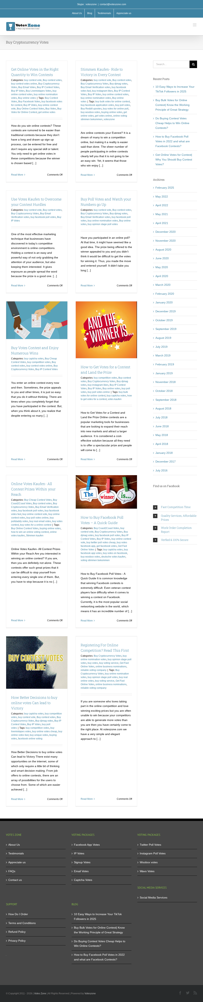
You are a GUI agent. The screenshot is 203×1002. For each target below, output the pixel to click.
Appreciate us (17, 862)
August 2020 (163, 249)
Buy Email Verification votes (95, 87)
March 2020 (162, 284)
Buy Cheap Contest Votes (38, 500)
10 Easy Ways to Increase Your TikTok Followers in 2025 (98, 916)
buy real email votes (40, 521)
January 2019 (164, 373)
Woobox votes (149, 862)
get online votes (46, 112)
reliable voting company (93, 670)
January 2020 (164, 302)
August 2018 (163, 408)
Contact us (15, 879)
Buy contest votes (52, 80)
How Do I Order (18, 914)
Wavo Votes (147, 871)
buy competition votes (39, 362)
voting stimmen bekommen (95, 560)
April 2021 (161, 223)
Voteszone (90, 993)
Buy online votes (27, 98)
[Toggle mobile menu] (195, 25)
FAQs (11, 871)
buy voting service (109, 663)
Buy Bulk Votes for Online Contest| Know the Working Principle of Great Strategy (172, 105)
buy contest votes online (24, 83)
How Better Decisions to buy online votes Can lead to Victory (34, 702)
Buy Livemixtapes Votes (38, 90)
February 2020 (164, 293)
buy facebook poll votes (43, 217)
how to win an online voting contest (30, 532)
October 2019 (164, 320)
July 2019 (161, 346)
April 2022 (161, 205)
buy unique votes (39, 735)
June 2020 (162, 258)
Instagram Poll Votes (153, 853)
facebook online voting (30, 738)
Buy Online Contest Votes (30, 108)
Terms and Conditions (22, 923)
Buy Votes (50, 108)
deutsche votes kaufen (113, 556)
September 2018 (165, 399)
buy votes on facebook (115, 553)
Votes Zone (40, 993)
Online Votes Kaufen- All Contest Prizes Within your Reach (33, 489)
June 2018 (162, 426)
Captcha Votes (83, 879)
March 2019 (162, 355)
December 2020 (165, 231)
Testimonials (16, 853)
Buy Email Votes (27, 87)
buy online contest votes (115, 94)
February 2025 (164, 187)
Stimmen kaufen (34, 535)
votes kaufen (115, 399)
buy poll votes (122, 105)
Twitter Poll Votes (150, 844)
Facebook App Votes (87, 844)
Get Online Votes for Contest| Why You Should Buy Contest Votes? (173, 159)
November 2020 (165, 240)
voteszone (109, 119)
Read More (17, 174)
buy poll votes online (99, 392)
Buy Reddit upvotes (91, 108)
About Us (14, 844)
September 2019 (165, 329)
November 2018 (165, 382)
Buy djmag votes (118, 83)
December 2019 (165, 311)
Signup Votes (82, 862)
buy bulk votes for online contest (112, 101)
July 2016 (161, 470)
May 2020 (161, 267)
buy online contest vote (34, 514)
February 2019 (164, 364)
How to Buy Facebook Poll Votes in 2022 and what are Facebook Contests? (172, 141)
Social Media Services (153, 897)
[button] (175, 507)
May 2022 (161, 196)
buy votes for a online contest (35, 524)
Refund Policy (17, 931)
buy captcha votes (34, 358)
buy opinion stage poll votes (103, 224)
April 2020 (161, 276)
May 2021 (161, 214)
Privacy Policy (17, 940)
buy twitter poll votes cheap (101, 542)
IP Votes (79, 853)
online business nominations (111, 666)
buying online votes (111, 112)
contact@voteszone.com (113, 4)
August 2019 (163, 337)
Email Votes (81, 871)
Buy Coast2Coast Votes (106, 528)
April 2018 (161, 443)
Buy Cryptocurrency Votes (94, 83)
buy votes (93, 663)
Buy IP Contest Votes (48, 87)
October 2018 (164, 390)
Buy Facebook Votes (29, 101)
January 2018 (164, 452)
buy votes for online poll (115, 108)
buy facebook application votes (97, 105)
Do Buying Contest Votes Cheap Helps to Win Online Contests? (172, 123)
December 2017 (165, 461)
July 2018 (161, 417)
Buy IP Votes (18, 90)
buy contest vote (33, 80)
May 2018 (161, 435)
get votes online (103, 115)
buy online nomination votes (96, 98)
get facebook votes (107, 546)
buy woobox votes (90, 112)
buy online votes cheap (44, 731)
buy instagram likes (102, 90)
